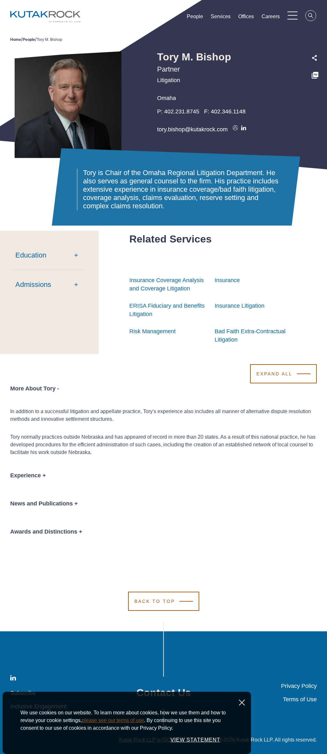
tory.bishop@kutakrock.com (192, 129)
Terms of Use (300, 699)
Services (221, 16)
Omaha (166, 98)
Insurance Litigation (239, 306)
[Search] (311, 16)
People (195, 16)
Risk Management (152, 331)
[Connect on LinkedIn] (243, 129)
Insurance (227, 280)
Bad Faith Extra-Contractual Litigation (250, 335)
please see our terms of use (113, 720)
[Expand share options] (314, 58)
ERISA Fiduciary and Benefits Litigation (167, 310)
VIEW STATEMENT (195, 739)
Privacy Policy (299, 686)
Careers (271, 16)
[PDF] (315, 76)
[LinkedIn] (315, 103)
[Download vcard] (235, 129)
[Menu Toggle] (292, 15)
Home (15, 39)
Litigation (168, 80)
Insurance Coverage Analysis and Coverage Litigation (166, 284)
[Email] (315, 117)
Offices (246, 16)
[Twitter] (315, 90)
